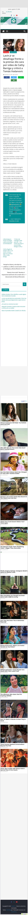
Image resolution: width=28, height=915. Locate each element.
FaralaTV (16, 74)
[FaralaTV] (14, 18)
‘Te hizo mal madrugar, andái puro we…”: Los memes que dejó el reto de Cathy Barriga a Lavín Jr (18, 242)
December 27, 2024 (14, 221)
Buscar (24, 284)
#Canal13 (17, 210)
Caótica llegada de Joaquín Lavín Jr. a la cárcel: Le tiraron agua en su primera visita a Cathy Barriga (8, 252)
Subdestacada (13, 52)
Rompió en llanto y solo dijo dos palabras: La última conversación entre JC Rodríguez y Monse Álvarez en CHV (14, 267)
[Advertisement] (14, 381)
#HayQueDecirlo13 (15, 204)
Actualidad (6, 52)
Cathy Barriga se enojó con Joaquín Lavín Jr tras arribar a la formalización (7, 241)
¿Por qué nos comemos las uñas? (10, 304)
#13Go (11, 211)
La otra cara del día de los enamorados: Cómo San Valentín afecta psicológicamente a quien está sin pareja (14, 300)
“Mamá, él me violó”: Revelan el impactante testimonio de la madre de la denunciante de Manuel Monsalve (13, 275)
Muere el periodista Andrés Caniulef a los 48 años (14, 310)
